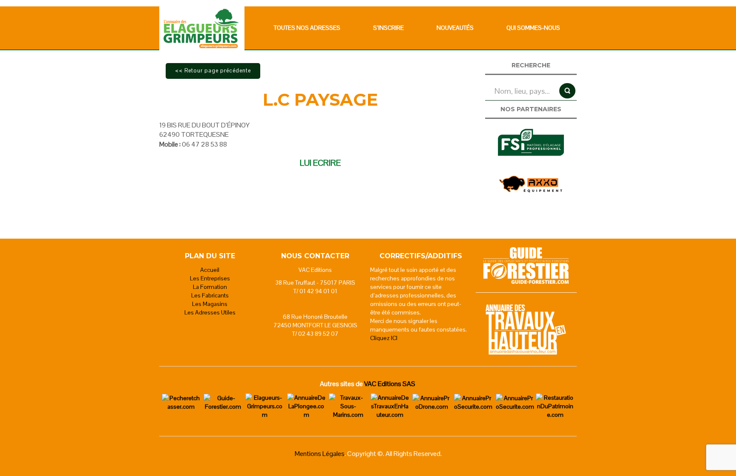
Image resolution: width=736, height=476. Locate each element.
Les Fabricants (210, 295)
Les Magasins (209, 304)
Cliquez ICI (383, 338)
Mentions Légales (320, 453)
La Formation (210, 287)
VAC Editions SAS (389, 383)
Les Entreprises (210, 278)
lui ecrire (320, 162)
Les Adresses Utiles (210, 312)
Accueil (209, 270)
